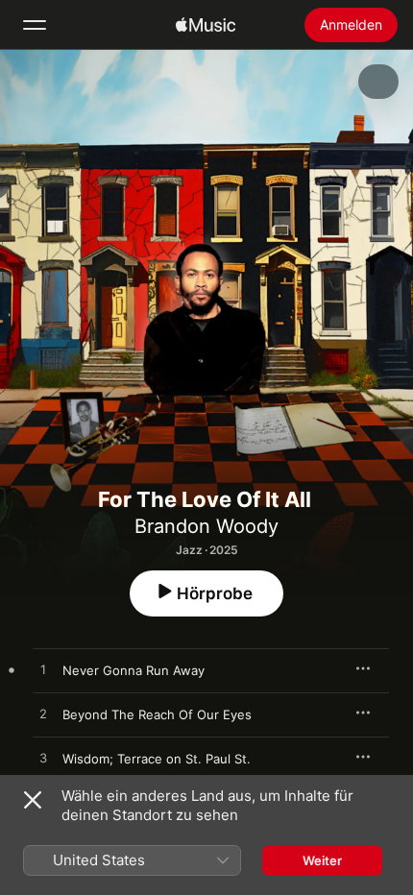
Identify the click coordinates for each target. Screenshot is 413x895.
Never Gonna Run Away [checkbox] (133, 670)
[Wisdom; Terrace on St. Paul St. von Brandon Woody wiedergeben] (43, 758)
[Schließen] (32, 800)
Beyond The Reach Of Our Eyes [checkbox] (157, 714)
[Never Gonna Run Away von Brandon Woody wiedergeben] (43, 670)
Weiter (322, 860)
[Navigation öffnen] (34, 25)
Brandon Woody (206, 526)
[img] (205, 25)
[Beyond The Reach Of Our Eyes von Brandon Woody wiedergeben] (43, 714)
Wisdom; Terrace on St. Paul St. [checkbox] (156, 758)
